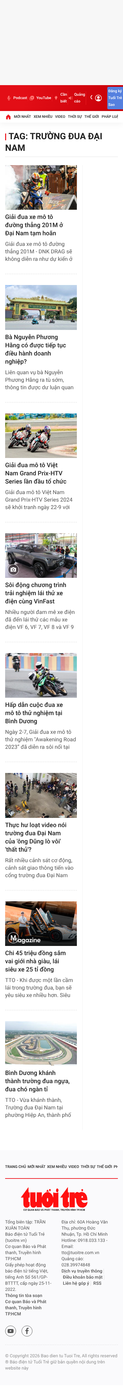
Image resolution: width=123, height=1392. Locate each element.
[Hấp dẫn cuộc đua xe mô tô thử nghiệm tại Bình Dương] (41, 675)
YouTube (43, 98)
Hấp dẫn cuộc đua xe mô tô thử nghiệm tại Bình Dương (34, 713)
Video (60, 116)
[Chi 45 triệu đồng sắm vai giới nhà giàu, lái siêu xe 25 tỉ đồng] (41, 923)
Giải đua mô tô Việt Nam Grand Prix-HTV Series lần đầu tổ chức (35, 473)
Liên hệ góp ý (76, 1283)
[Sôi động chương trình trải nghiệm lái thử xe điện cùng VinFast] (41, 555)
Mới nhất (22, 116)
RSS (97, 1283)
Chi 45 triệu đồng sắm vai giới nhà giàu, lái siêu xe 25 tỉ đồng (35, 961)
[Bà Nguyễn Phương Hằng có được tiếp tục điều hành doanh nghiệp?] (41, 307)
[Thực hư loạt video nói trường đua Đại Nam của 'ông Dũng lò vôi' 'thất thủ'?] (41, 795)
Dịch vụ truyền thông (82, 1271)
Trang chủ (15, 1167)
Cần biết (63, 98)
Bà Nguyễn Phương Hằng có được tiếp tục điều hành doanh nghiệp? (35, 349)
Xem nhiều (42, 116)
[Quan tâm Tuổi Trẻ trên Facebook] (27, 1331)
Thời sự (75, 116)
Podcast (20, 98)
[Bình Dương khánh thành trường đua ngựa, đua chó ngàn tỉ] (41, 1043)
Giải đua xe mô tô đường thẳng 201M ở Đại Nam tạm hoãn (34, 225)
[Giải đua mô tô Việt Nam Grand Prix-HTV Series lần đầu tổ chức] (41, 435)
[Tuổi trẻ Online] (55, 1199)
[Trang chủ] (8, 117)
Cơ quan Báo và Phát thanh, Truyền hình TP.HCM (25, 1308)
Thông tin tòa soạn (23, 1295)
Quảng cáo (79, 98)
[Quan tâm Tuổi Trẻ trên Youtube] (10, 1331)
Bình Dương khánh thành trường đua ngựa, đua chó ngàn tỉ (37, 1081)
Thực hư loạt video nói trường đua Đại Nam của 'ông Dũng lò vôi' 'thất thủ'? (36, 837)
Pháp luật (111, 116)
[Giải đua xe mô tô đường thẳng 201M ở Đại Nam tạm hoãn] (41, 187)
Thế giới (91, 116)
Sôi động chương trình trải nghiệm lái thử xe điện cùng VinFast (35, 593)
